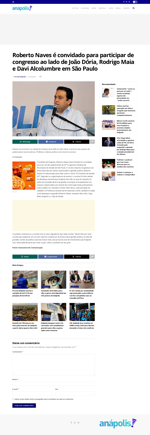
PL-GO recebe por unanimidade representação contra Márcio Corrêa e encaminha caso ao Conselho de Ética (82, 295)
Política (75, 8)
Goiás (111, 8)
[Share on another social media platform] (92, 142)
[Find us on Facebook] (71, 422)
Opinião (126, 8)
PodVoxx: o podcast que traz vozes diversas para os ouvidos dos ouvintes (125, 163)
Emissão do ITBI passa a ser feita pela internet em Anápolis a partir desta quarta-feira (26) (24, 326)
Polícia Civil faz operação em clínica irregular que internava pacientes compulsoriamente (126, 111)
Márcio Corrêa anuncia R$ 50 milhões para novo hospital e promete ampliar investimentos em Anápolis (125, 127)
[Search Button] (134, 8)
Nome (15, 379)
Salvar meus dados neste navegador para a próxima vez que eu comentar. (44, 399)
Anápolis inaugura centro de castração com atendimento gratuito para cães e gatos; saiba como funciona (52, 327)
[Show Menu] (13, 2)
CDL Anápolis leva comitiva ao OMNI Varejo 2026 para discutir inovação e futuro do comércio (82, 326)
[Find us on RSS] (78, 422)
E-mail (15, 389)
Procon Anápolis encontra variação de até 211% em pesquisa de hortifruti (22, 293)
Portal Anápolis (20, 77)
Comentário (17, 352)
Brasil (118, 8)
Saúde (93, 8)
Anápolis (102, 8)
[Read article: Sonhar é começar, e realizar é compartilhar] (108, 176)
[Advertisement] (75, 29)
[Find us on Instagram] (75, 422)
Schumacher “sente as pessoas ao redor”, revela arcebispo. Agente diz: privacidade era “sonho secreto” (126, 95)
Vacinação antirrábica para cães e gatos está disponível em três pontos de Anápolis (53, 293)
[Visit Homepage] (22, 8)
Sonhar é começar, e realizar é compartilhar (126, 173)
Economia (85, 8)
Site (56, 389)
